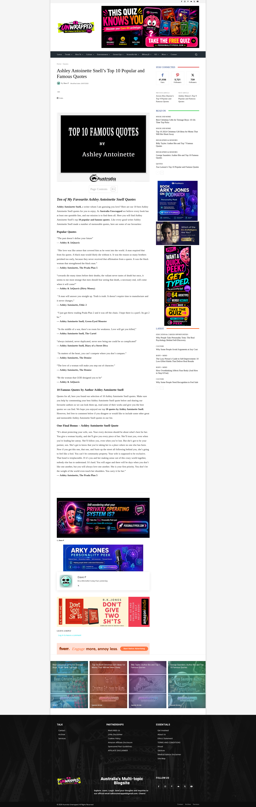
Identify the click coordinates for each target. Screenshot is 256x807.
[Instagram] (184, 1)
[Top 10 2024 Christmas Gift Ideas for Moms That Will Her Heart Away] (108, 684)
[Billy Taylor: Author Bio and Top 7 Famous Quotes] (147, 684)
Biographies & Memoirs (166, 140)
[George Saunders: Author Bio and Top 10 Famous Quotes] (187, 684)
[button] (196, 54)
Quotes (65, 64)
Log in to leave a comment (69, 635)
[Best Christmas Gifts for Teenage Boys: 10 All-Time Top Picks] (69, 684)
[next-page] (162, 172)
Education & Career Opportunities (172, 334)
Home (59, 64)
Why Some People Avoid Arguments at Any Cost (177, 349)
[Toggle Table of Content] (112, 189)
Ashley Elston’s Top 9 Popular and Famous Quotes (187, 99)
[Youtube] (197, 1)
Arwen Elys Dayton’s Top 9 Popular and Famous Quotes (165, 99)
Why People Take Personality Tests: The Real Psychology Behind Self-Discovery (175, 339)
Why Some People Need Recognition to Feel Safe (177, 382)
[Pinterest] (188, 1)
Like (162, 74)
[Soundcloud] (191, 1)
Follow (178, 74)
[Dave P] (59, 83)
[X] (194, 1)
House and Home (163, 117)
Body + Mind (161, 355)
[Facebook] (181, 1)
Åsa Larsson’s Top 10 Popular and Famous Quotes (177, 167)
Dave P (66, 83)
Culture (160, 346)
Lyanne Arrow (97, 705)
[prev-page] (157, 172)
